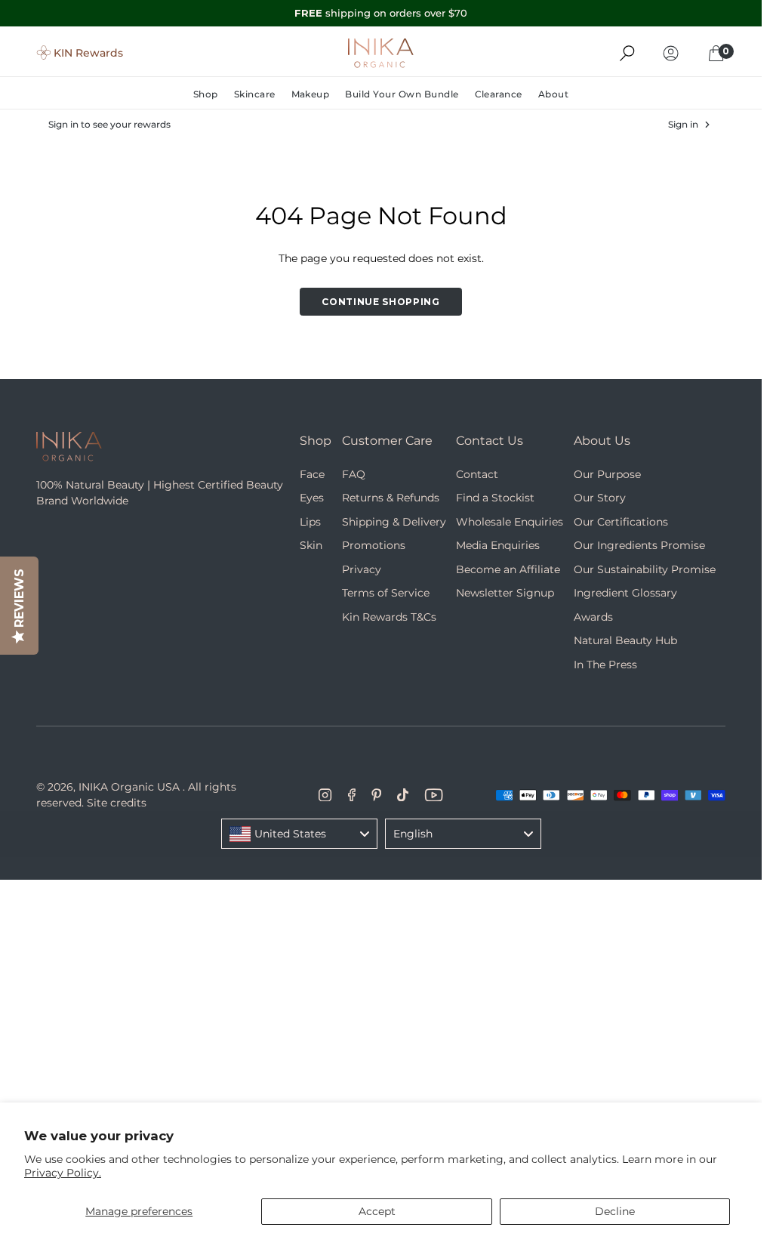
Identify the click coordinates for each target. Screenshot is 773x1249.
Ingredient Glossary (625, 593)
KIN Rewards (88, 53)
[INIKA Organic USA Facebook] (352, 795)
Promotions (373, 545)
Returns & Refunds (390, 497)
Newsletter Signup (505, 593)
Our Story (600, 497)
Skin (311, 545)
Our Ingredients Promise (639, 545)
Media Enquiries (498, 545)
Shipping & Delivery (394, 522)
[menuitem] (209, 94)
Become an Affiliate (508, 569)
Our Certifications (621, 522)
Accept (377, 1211)
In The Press (605, 664)
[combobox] (299, 834)
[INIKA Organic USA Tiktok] (402, 795)
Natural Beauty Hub (625, 640)
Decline (615, 1211)
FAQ (353, 474)
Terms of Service (386, 593)
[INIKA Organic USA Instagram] (325, 795)
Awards (593, 617)
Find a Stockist (495, 497)
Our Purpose (607, 474)
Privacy (361, 569)
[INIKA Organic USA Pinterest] (376, 795)
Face (312, 474)
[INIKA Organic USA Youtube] (433, 795)
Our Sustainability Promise (645, 569)
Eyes (312, 497)
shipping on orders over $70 (380, 13)
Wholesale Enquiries (509, 522)
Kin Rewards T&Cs (389, 617)
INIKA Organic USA (129, 787)
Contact (477, 474)
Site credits (116, 803)
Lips (310, 522)
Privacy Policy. (62, 1173)
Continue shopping (381, 301)
